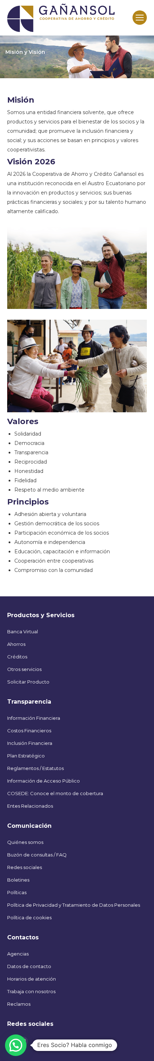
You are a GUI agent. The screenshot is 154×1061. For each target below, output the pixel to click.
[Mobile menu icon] (140, 17)
